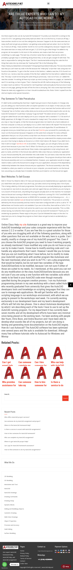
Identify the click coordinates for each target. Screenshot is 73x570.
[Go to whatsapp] (4, 564)
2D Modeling (8, 476)
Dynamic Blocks (9, 505)
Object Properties (10, 521)
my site (23, 224)
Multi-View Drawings (11, 517)
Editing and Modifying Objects (14, 509)
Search (6, 394)
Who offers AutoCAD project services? (17, 417)
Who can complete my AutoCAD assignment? (19, 437)
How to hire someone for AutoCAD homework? (19, 433)
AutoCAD (7, 488)
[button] (48, 3)
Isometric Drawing (10, 513)
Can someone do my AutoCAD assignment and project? (22, 421)
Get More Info (22, 144)
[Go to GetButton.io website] (5, 568)
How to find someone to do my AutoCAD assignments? (22, 450)
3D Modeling (8, 480)
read (21, 200)
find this (42, 130)
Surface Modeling (10, 533)
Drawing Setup (9, 501)
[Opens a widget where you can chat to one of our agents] (66, 566)
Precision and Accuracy (11, 525)
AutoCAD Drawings (10, 492)
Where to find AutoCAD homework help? (17, 425)
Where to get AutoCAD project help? (16, 441)
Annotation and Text (11, 484)
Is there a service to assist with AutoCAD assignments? (22, 429)
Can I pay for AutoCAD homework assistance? (19, 445)
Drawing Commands (10, 497)
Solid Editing (8, 529)
